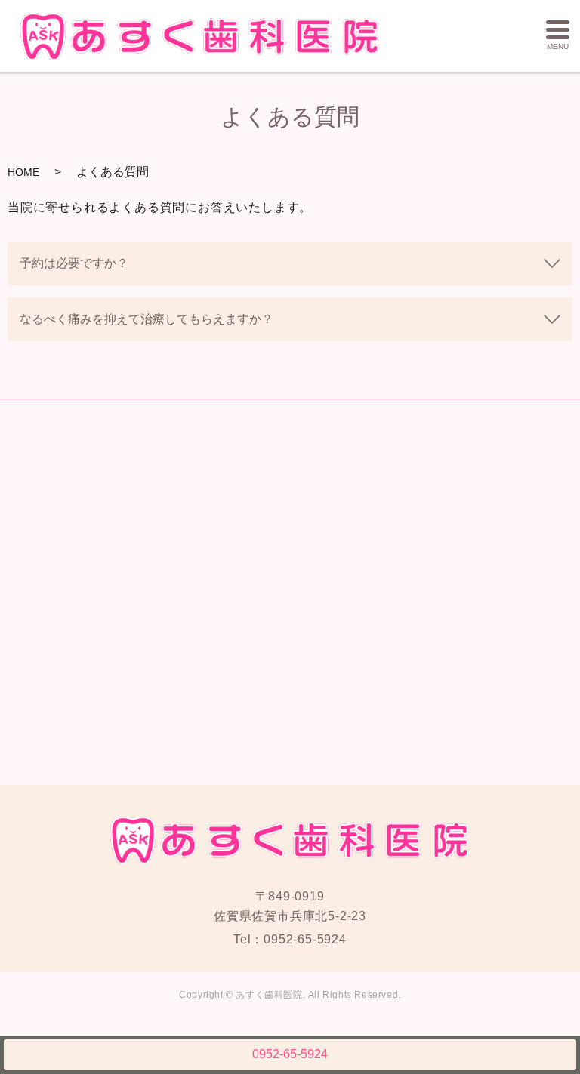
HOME (23, 172)
